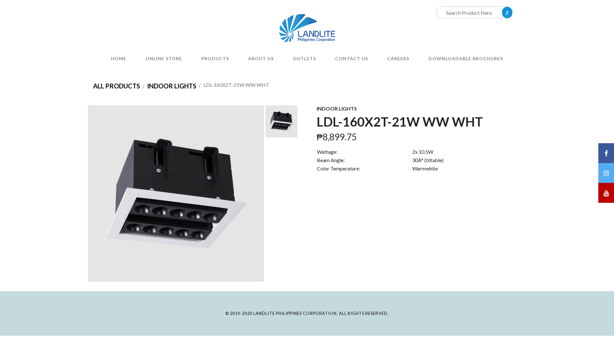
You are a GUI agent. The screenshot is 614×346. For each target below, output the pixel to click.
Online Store (164, 58)
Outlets (304, 58)
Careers (398, 58)
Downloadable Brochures (466, 58)
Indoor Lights (171, 86)
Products (215, 58)
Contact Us (351, 58)
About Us (261, 58)
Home (118, 58)
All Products (116, 86)
